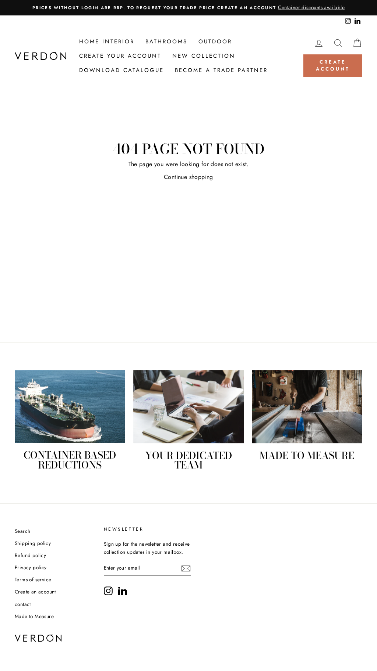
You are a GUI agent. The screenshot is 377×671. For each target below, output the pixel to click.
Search (22, 531)
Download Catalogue (121, 70)
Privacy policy (31, 567)
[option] (188, 8)
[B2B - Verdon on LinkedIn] (122, 590)
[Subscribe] (186, 568)
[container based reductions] (70, 407)
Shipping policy (33, 543)
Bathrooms (166, 41)
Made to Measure (34, 616)
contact (23, 604)
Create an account (35, 591)
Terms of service (33, 579)
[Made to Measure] (307, 407)
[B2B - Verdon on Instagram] (108, 590)
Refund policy (30, 555)
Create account (332, 65)
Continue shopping (188, 177)
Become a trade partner (221, 70)
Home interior (106, 41)
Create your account (120, 56)
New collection (203, 56)
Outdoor (215, 41)
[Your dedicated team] (188, 407)
